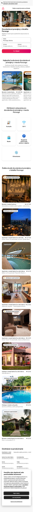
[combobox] (16, 41)
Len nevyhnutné (16, 497)
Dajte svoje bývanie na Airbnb (21, 8)
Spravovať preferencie (16, 501)
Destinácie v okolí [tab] (6, 452)
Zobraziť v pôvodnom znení (10, 3)
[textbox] (9, 46)
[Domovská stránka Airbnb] (3, 8)
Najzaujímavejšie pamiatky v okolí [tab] (22, 452)
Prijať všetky (16, 493)
